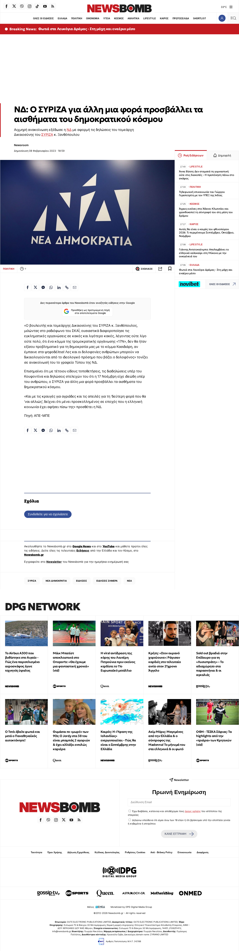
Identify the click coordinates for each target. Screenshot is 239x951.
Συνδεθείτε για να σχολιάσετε (48, 514)
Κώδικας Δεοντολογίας (107, 852)
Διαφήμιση (202, 852)
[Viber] (21, 6)
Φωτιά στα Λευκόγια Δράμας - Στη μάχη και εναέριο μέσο (86, 29)
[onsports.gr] (77, 893)
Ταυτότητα (36, 852)
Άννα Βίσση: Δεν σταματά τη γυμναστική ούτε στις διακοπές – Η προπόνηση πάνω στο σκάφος (206, 175)
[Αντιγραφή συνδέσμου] (160, 269)
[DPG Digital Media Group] (119, 872)
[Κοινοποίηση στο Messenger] (43, 287)
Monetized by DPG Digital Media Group (131, 907)
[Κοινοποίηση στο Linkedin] (58, 287)
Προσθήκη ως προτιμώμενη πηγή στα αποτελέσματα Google (90, 312)
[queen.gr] (105, 893)
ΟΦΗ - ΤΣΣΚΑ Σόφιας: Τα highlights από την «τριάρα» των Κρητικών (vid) (214, 738)
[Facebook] (6, 6)
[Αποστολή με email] (74, 287)
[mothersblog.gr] (162, 893)
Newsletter (54, 561)
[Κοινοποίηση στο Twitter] (35, 287)
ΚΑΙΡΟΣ (164, 18)
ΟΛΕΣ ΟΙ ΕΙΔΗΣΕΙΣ (43, 18)
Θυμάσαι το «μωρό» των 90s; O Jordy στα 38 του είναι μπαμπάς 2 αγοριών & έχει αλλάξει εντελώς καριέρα (71, 740)
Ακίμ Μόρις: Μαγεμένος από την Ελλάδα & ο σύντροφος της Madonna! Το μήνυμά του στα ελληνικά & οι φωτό (166, 740)
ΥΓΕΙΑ (106, 18)
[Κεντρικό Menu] (233, 18)
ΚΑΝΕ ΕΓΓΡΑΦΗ (175, 833)
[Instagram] (29, 6)
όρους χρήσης (193, 811)
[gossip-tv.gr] (48, 893)
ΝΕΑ (129, 580)
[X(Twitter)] (14, 6)
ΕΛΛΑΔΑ (62, 18)
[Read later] (170, 269)
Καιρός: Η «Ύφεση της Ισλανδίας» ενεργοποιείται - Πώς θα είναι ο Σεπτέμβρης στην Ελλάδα (118, 740)
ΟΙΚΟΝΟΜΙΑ (92, 18)
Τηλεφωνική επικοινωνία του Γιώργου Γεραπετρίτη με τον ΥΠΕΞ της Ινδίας (202, 193)
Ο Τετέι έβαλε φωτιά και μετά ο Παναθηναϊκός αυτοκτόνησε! (22, 736)
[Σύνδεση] (222, 18)
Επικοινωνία (184, 852)
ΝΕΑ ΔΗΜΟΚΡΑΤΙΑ (56, 580)
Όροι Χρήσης (54, 852)
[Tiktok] (37, 6)
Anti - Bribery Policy (161, 852)
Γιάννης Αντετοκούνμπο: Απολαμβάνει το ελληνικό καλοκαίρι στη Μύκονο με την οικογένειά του (204, 253)
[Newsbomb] (60, 808)
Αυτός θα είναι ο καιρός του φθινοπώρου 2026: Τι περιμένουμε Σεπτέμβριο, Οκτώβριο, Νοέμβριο (206, 232)
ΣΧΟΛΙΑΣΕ (147, 269)
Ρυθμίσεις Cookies (135, 852)
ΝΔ (69, 130)
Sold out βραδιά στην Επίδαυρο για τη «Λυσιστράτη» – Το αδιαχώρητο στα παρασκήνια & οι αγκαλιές (211, 664)
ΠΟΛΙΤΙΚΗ (76, 18)
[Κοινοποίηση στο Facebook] (27, 287)
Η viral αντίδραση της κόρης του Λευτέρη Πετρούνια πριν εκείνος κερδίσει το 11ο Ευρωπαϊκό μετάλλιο (118, 661)
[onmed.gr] (190, 893)
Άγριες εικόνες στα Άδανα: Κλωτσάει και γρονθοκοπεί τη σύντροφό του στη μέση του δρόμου (206, 212)
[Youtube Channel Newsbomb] (44, 6)
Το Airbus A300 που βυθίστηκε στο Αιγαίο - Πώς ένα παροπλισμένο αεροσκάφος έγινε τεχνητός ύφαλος (22, 661)
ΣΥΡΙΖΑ (47, 134)
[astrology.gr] (133, 893)
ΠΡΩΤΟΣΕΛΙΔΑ (181, 18)
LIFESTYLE (149, 18)
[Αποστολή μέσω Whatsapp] (51, 287)
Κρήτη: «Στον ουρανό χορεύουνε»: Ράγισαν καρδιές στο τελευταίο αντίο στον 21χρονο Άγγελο (164, 661)
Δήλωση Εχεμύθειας (78, 852)
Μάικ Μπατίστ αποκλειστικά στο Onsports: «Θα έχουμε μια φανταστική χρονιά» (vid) (71, 661)
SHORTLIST (199, 18)
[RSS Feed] (52, 6)
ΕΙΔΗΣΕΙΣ (81, 580)
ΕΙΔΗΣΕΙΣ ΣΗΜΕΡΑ (107, 580)
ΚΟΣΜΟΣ (119, 18)
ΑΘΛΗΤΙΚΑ (133, 18)
